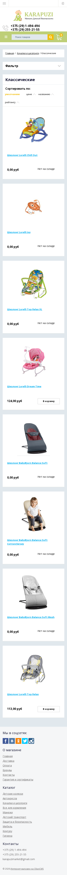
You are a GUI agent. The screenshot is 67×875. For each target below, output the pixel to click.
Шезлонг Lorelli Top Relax (23, 694)
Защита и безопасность (17, 821)
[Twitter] (25, 741)
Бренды (7, 770)
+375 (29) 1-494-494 (25, 26)
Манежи (8, 812)
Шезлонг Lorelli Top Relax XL (24, 309)
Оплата (7, 765)
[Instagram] (31, 741)
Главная (8, 756)
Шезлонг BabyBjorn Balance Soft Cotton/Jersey (27, 541)
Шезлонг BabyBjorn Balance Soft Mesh (30, 617)
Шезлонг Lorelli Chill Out (22, 155)
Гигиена (7, 835)
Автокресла (10, 798)
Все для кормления (14, 807)
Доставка (8, 761)
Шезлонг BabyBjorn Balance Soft (27, 463)
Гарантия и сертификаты (18, 779)
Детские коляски (13, 793)
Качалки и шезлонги (15, 803)
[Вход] (62, 3)
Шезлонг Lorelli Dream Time (24, 386)
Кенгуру (7, 831)
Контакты (9, 775)
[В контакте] (12, 741)
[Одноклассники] (18, 741)
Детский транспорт (14, 817)
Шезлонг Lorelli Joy (19, 232)
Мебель (7, 826)
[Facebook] (5, 741)
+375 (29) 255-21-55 (25, 29)
